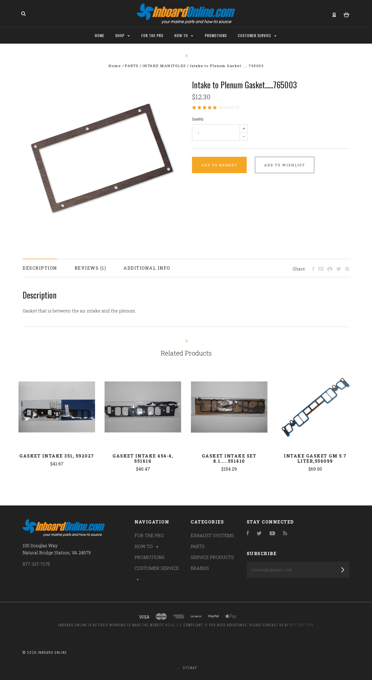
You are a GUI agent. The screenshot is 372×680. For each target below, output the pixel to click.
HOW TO (144, 546)
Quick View (57, 407)
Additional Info (146, 268)
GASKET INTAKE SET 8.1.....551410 (229, 458)
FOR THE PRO (149, 535)
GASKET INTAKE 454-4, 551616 (142, 458)
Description (40, 268)
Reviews (87, 268)
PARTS (198, 546)
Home (99, 35)
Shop (120, 35)
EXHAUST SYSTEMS (212, 535)
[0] (346, 13)
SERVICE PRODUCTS (212, 557)
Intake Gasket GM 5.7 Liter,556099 (315, 458)
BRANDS (200, 568)
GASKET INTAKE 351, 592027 (56, 456)
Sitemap (190, 667)
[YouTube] (272, 533)
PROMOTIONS (149, 557)
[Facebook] (248, 533)
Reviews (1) (229, 107)
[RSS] (285, 533)
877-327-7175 (36, 564)
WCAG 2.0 (173, 624)
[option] (101, 158)
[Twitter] (259, 533)
